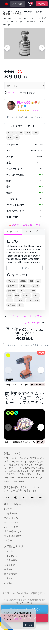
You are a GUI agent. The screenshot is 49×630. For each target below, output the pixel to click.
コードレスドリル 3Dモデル (17, 384)
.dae (35, 132)
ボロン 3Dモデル (33, 322)
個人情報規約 (10, 573)
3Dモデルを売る (12, 527)
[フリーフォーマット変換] (17, 138)
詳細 (17, 295)
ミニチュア (19, 300)
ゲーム (35, 295)
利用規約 (8, 578)
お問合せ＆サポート (16, 546)
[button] (41, 370)
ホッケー (11, 291)
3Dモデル (9, 509)
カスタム (11, 305)
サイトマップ (27, 603)
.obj (28, 132)
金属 (9, 295)
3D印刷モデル (11, 513)
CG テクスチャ (11, 522)
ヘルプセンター (11, 555)
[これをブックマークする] (40, 378)
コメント (27, 231)
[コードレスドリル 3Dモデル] (24, 367)
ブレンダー (12, 281)
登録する (42, 4)
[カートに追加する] (35, 378)
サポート (8, 551)
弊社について (12, 453)
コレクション (33, 300)
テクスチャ (12, 286)
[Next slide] (42, 48)
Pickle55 (23, 102)
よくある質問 (10, 560)
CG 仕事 (8, 540)
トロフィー (30, 291)
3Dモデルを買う (14, 504)
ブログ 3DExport (12, 536)
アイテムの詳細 (13, 231)
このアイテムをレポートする (26, 225)
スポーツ (25, 295)
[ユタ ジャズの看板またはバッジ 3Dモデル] (24, 424)
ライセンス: (13, 92)
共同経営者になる (13, 531)
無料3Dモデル (11, 517)
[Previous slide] (7, 48)
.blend (11, 132)
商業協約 (8, 569)
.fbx (20, 132)
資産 (31, 281)
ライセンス (9, 564)
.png (10, 137)
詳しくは (19, 619)
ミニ (9, 300)
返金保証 (8, 582)
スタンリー (24, 286)
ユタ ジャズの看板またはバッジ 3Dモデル (23, 442)
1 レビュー (34, 110)
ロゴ (20, 305)
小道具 (23, 281)
